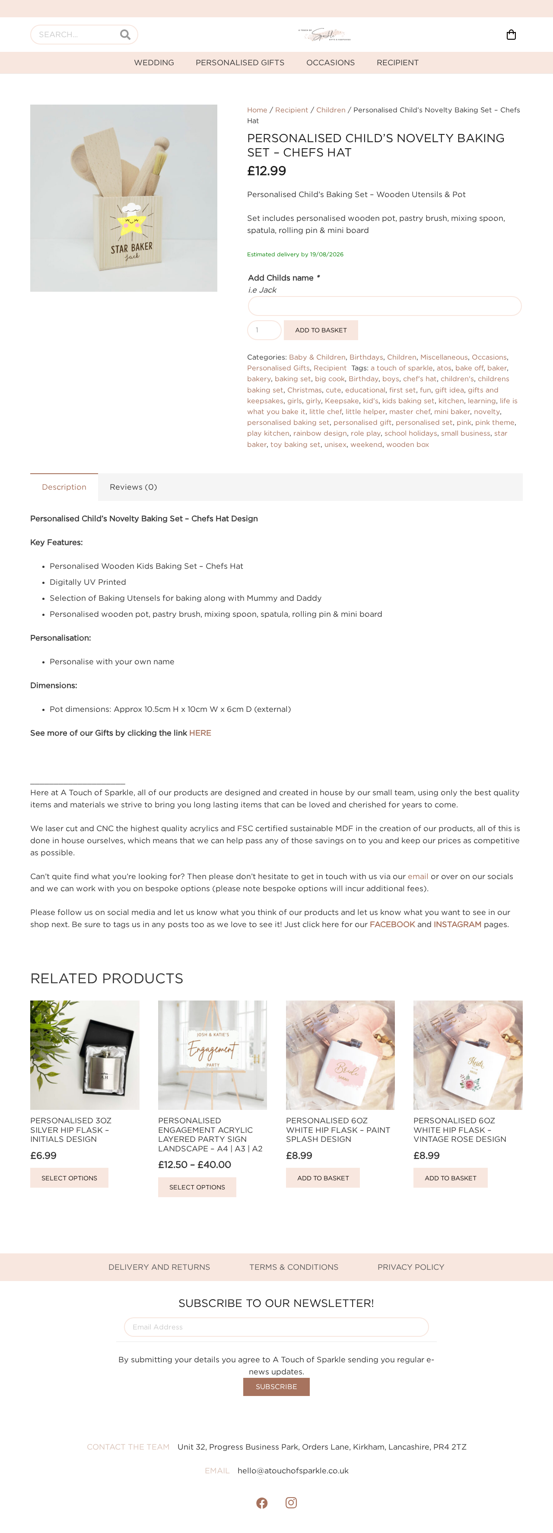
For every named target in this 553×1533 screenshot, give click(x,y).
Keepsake (342, 401)
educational (365, 390)
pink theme (495, 422)
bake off (469, 368)
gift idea (449, 390)
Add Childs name (283, 278)
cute (333, 390)
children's (457, 378)
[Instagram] (291, 1503)
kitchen (451, 401)
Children (331, 110)
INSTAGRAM (458, 924)
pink (464, 422)
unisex (335, 444)
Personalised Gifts (278, 368)
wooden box (407, 444)
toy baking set (295, 444)
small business (465, 433)
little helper (365, 411)
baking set (293, 378)
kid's (370, 401)
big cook (330, 378)
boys (390, 378)
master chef (409, 411)
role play (366, 433)
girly (313, 401)
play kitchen (268, 433)
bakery (259, 378)
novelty (487, 411)
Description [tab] (64, 487)
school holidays (411, 433)
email (418, 876)
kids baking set (408, 401)
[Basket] (511, 34)
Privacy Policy (411, 1267)
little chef (325, 411)
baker (497, 368)
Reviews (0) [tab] (133, 487)
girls (294, 401)
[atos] (324, 34)
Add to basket (321, 330)
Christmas (304, 390)
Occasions (489, 357)
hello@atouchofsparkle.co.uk (293, 1470)
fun (425, 390)
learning (482, 401)
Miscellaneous (444, 357)
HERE (200, 733)
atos (444, 368)
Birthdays (366, 357)
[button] (201, 120)
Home (257, 110)
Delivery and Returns (159, 1267)
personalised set (424, 422)
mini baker (452, 411)
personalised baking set (288, 422)
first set (402, 390)
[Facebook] (262, 1503)
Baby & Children (317, 357)
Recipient (291, 110)
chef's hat (420, 378)
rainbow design (320, 433)
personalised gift (363, 422)
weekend (366, 444)
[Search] (125, 34)
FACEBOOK (392, 924)
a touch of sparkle (402, 368)
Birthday (363, 378)
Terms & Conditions (294, 1267)
